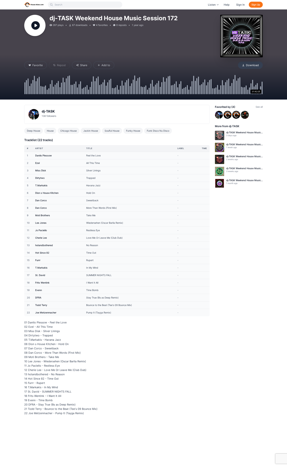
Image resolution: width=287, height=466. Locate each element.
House (50, 130)
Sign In (240, 4)
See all (259, 106)
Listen (212, 4)
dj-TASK (48, 111)
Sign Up (255, 4)
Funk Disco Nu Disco (158, 130)
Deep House (33, 130)
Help (227, 4)
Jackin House (90, 130)
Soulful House (112, 130)
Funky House (133, 130)
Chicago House (68, 130)
